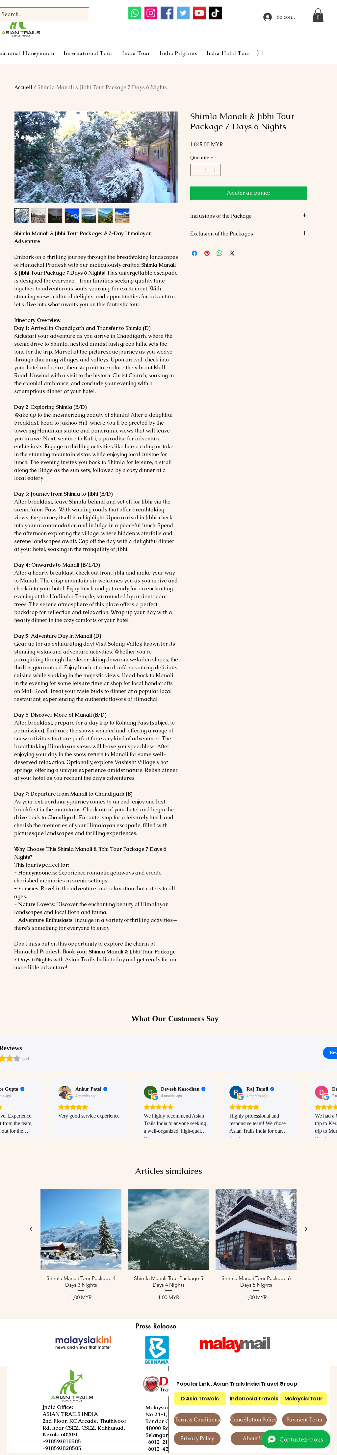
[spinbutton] (205, 170)
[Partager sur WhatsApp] (219, 253)
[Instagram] (150, 13)
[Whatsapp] (134, 13)
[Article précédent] (31, 1229)
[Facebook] (167, 13)
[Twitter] (183, 13)
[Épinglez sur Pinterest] (207, 253)
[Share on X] (232, 253)
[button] (318, 15)
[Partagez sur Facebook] (194, 253)
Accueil (23, 87)
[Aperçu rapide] (80, 1229)
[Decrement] (195, 170)
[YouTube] (199, 13)
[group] (168, 1248)
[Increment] (215, 170)
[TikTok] (215, 13)
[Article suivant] (306, 1229)
